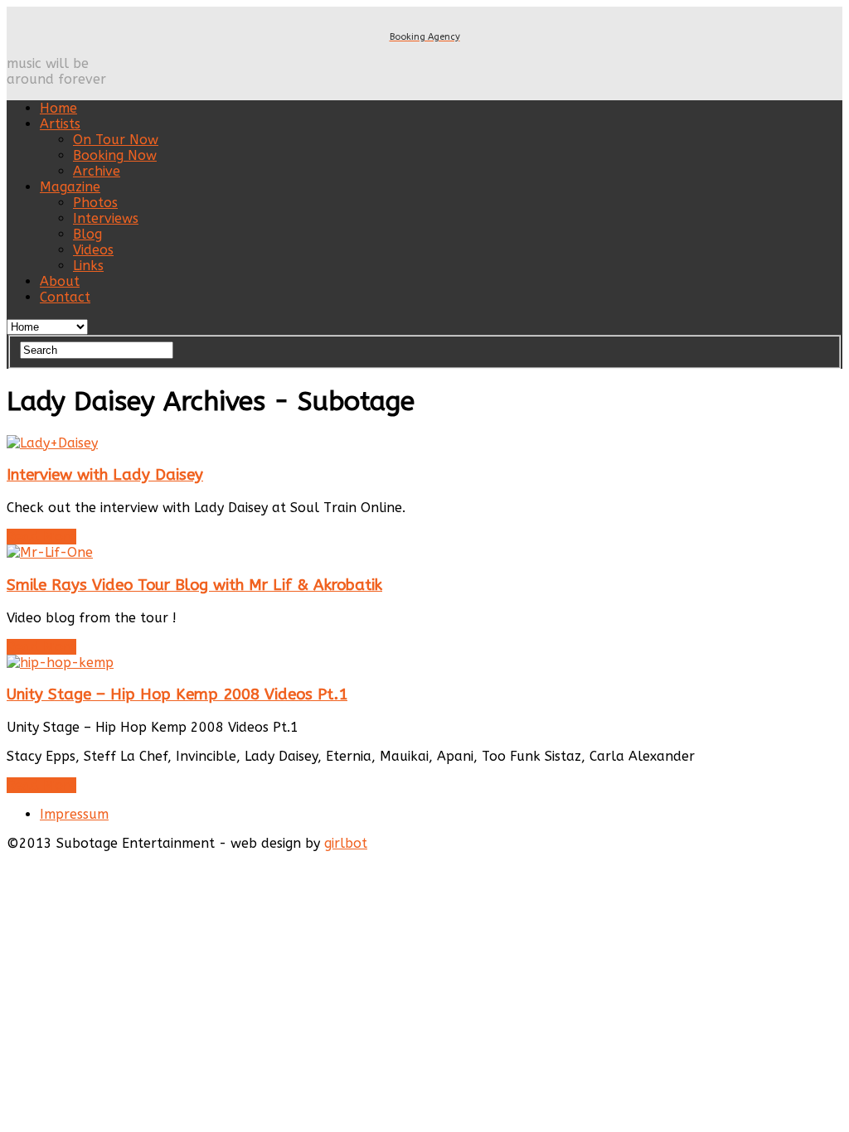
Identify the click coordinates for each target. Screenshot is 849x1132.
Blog (87, 234)
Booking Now (115, 155)
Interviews (105, 218)
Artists (60, 124)
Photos (95, 202)
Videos (93, 250)
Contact (65, 297)
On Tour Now (115, 140)
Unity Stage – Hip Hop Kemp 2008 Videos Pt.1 (177, 694)
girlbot (345, 843)
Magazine (70, 187)
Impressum (74, 814)
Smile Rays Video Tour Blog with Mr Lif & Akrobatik (194, 585)
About (60, 281)
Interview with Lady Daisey (105, 475)
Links (88, 265)
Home (58, 108)
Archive (96, 171)
